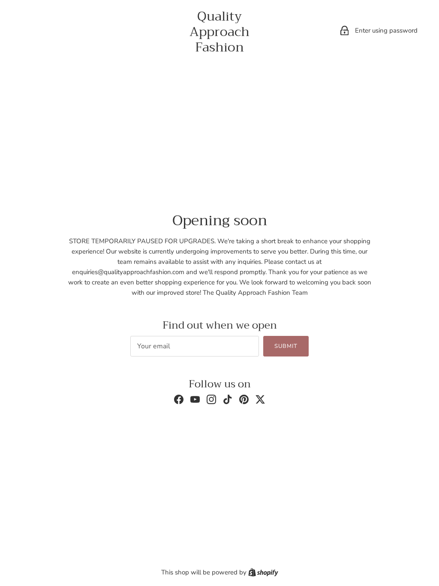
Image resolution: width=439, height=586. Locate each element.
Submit (286, 346)
